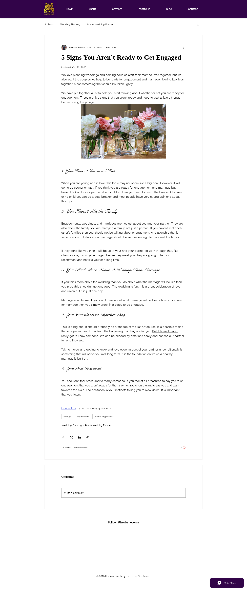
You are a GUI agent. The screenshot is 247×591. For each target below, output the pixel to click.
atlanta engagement (104, 416)
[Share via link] (87, 437)
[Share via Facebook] (63, 437)
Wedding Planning (70, 24)
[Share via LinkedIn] (79, 437)
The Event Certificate (137, 576)
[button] (198, 24)
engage (67, 416)
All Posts (49, 24)
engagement (83, 416)
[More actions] (184, 48)
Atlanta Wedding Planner (100, 24)
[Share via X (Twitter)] (71, 437)
